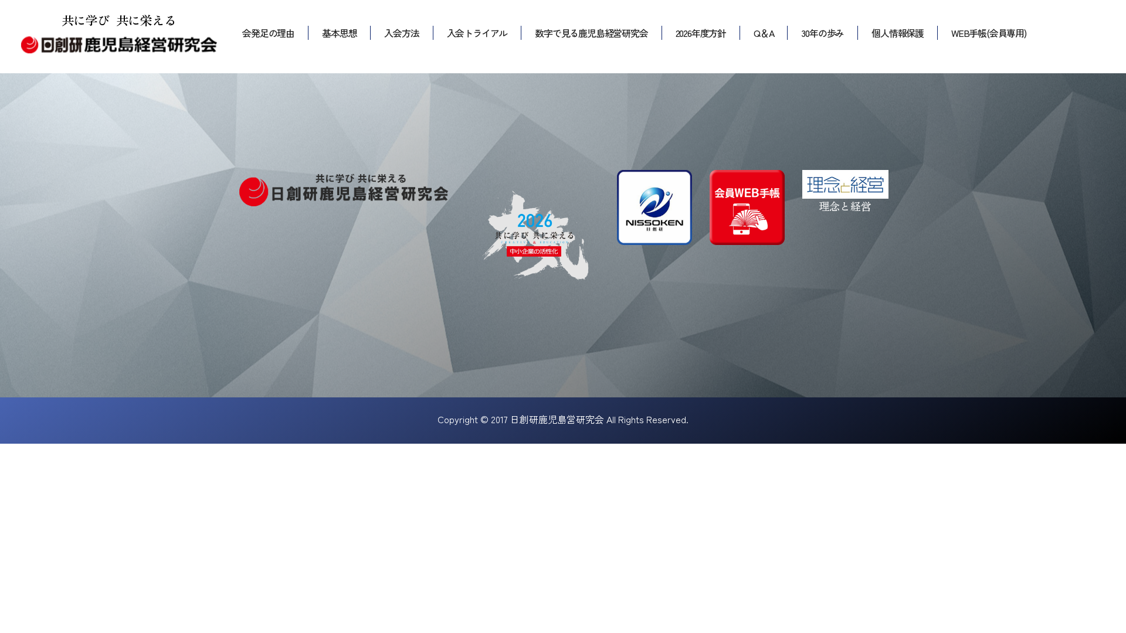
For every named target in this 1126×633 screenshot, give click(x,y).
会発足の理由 (268, 33)
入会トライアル (477, 33)
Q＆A (764, 33)
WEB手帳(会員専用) (988, 33)
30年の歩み (822, 33)
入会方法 (401, 33)
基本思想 (339, 33)
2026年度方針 (701, 33)
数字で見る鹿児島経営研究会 (591, 33)
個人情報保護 (897, 33)
